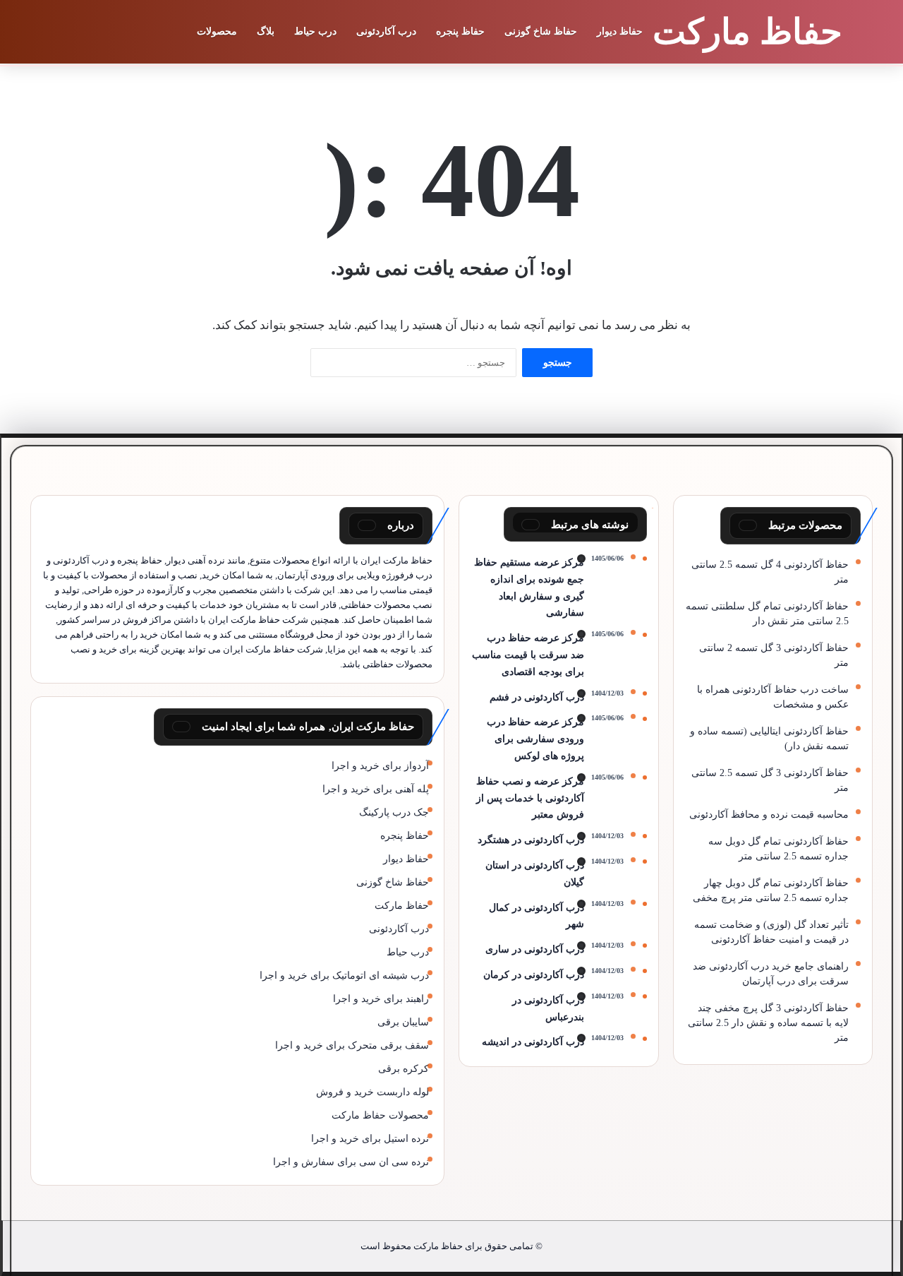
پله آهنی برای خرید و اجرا (375, 789)
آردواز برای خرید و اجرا (380, 766)
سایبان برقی (403, 1022)
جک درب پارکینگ (394, 812)
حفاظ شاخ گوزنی (540, 31)
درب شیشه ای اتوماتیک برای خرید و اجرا (344, 975)
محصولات (217, 31)
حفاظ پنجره (460, 31)
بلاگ (265, 31)
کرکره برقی (403, 1068)
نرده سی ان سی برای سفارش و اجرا (351, 1162)
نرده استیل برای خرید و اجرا (370, 1138)
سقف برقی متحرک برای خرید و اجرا (352, 1045)
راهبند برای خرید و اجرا (381, 999)
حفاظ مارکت (402, 905)
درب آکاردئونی (386, 31)
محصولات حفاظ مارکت (380, 1115)
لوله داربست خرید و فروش (372, 1092)
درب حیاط (315, 31)
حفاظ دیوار (620, 31)
